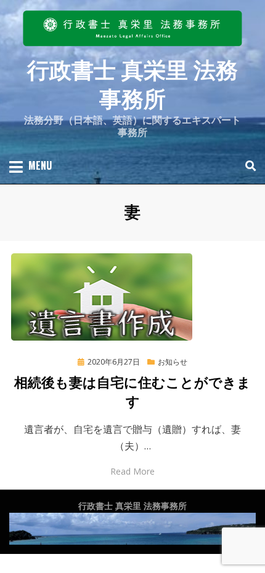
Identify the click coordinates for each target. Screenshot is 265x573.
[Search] (247, 166)
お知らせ (172, 362)
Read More (132, 471)
